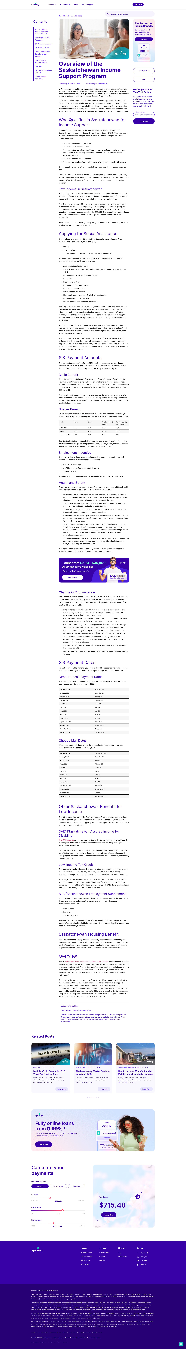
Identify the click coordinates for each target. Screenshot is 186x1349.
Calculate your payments (40, 77)
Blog (119, 1253)
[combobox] (130, 14)
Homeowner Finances (84, 1067)
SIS (85, 100)
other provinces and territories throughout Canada (87, 962)
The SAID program (66, 840)
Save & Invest (64, 16)
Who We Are (104, 1253)
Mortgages (85, 1264)
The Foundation (86, 1257)
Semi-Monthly (58, 1186)
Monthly (40, 1186)
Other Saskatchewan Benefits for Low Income (42, 54)
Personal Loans (86, 1253)
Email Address (140, 112)
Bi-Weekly (76, 1186)
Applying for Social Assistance (42, 39)
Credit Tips (122, 1067)
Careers (102, 1257)
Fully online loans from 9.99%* (43, 71)
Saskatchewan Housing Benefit (41, 61)
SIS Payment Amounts (43, 44)
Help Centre (122, 1257)
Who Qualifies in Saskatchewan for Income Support (41, 31)
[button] (87, 1097)
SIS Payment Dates (42, 48)
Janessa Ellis (102, 84)
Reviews (102, 1260)
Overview (38, 66)
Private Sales (85, 1260)
